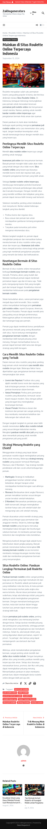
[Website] (23, 766)
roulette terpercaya (9, 699)
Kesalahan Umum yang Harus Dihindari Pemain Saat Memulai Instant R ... (12, 800)
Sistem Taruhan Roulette (27, 699)
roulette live (28, 696)
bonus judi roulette (21, 689)
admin (23, 760)
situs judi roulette (9, 702)
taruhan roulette (37, 702)
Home (5, 33)
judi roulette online (9, 693)
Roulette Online (15, 33)
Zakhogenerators (14, 11)
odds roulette (23, 693)
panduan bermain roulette (12, 696)
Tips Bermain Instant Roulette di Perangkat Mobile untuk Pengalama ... (34, 801)
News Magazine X (23, 825)
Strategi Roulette (23, 702)
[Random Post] (37, 25)
